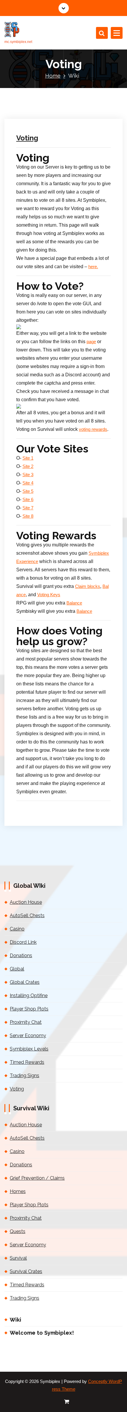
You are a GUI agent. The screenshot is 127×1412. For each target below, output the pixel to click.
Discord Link (23, 942)
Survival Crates (26, 1271)
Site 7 (27, 508)
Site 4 (27, 483)
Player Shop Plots (29, 1009)
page (91, 341)
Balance (74, 603)
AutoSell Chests (27, 915)
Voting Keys (48, 594)
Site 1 (27, 458)
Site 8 (27, 516)
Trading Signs (24, 1075)
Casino (17, 929)
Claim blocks (87, 586)
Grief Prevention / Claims (37, 1178)
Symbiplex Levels (29, 1049)
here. (93, 266)
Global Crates (25, 982)
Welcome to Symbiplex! (42, 1333)
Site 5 (27, 491)
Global (17, 969)
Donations (21, 955)
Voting (27, 138)
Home (53, 76)
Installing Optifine (29, 995)
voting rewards (93, 429)
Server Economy (28, 1035)
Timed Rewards (27, 1062)
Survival (18, 1258)
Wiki (15, 1320)
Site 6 (27, 499)
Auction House (26, 902)
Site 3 (27, 474)
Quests (17, 1231)
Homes (18, 1191)
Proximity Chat (26, 1022)
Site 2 (27, 466)
